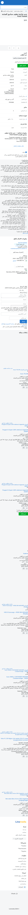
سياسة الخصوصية (9, 323)
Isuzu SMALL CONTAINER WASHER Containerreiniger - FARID (17, 677)
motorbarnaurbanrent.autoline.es (19, 248)
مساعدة (24, 832)
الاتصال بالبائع (23, 65)
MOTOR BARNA (22, 242)
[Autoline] (2, 11)
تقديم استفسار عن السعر (18, 58)
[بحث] (2, 7)
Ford (12, 69)
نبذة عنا (24, 829)
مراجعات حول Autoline (20, 866)
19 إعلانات (17, 245)
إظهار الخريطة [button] (23, 286)
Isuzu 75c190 (24, 374)
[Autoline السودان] (18, 2)
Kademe (25, 553)
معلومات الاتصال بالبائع (21, 835)
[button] (2, 2)
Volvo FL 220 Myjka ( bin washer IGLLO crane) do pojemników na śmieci (14, 739)
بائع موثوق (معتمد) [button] (20, 244)
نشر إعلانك (23, 514)
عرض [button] (14, 260)
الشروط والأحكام (22, 858)
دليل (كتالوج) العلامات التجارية (19, 869)
